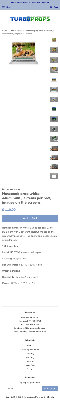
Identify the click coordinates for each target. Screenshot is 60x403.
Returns (30, 361)
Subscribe (50, 388)
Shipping (30, 357)
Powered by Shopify (44, 397)
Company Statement (30, 349)
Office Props (16, 30)
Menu (8, 7)
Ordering (30, 353)
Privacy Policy (30, 365)
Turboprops (29, 397)
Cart (55, 7)
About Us (30, 345)
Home (4, 30)
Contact (30, 369)
